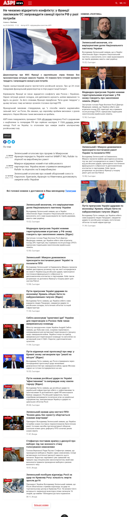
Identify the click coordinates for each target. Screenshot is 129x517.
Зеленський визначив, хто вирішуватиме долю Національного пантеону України (50, 206)
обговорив (47, 119)
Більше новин (41, 505)
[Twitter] (9, 142)
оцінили (69, 122)
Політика (13, 22)
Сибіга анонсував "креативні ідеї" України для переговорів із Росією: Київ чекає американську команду (50, 320)
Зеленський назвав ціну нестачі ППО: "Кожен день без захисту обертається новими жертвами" (48, 415)
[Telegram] (13, 142)
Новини (6, 22)
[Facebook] (5, 142)
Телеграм (70, 190)
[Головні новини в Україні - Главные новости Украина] (13, 3)
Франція (7, 136)
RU (125, 3)
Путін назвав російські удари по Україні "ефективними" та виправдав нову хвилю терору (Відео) (49, 381)
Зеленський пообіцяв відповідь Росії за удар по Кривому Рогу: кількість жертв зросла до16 (49, 477)
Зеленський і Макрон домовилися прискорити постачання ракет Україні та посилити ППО (49, 260)
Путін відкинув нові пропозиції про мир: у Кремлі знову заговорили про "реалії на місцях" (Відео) (50, 354)
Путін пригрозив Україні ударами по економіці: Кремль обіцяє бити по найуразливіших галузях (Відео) (47, 294)
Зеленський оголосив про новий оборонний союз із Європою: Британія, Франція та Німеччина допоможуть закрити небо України (45, 176)
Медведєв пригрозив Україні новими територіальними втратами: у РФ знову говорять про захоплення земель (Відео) (49, 231)
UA (121, 3)
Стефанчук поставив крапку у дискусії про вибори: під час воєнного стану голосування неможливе (50, 444)
